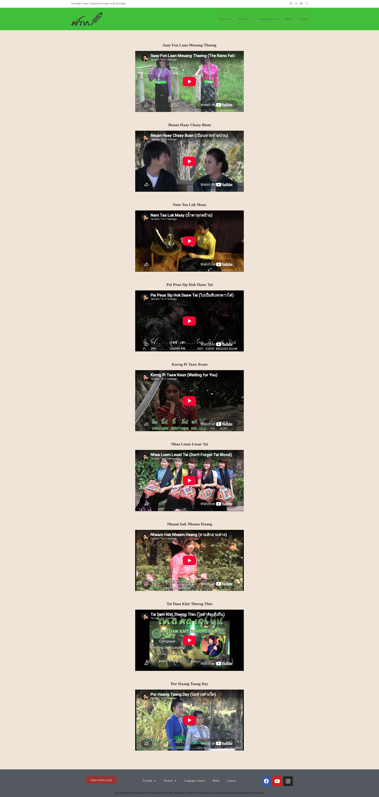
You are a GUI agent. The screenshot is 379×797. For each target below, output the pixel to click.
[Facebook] (266, 781)
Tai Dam (147, 780)
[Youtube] (277, 781)
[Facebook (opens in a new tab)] (291, 4)
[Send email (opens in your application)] (306, 4)
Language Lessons (194, 780)
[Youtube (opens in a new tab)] (301, 4)
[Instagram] (288, 781)
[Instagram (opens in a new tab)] (296, 4)
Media (216, 780)
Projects (168, 780)
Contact (231, 780)
